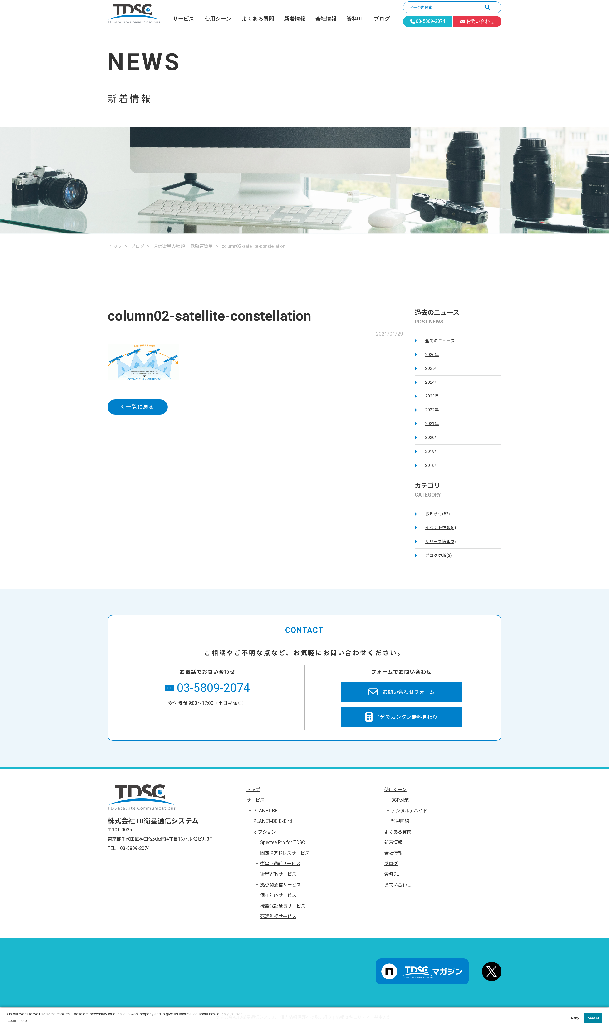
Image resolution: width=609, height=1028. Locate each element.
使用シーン (218, 19)
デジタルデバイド (409, 811)
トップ (253, 789)
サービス (183, 19)
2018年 (432, 465)
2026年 (432, 354)
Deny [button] (575, 1018)
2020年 (432, 437)
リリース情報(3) (440, 541)
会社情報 (325, 19)
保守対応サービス (278, 895)
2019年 (432, 451)
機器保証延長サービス (282, 906)
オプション (264, 832)
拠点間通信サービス (280, 885)
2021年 (432, 423)
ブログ (382, 19)
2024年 (432, 382)
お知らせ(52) (437, 514)
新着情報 (294, 19)
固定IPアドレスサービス (284, 853)
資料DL (355, 19)
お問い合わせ (397, 885)
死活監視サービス (278, 916)
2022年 (432, 409)
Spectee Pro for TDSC (282, 842)
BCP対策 (400, 800)
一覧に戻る (139, 407)
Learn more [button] (17, 1020)
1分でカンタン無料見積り (407, 717)
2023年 (432, 396)
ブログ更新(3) (438, 555)
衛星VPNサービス (278, 874)
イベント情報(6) (440, 527)
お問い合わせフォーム (409, 692)
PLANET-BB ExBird (272, 821)
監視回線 (400, 821)
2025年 (432, 368)
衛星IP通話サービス (280, 863)
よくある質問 (258, 19)
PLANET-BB (265, 811)
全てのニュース (440, 340)
